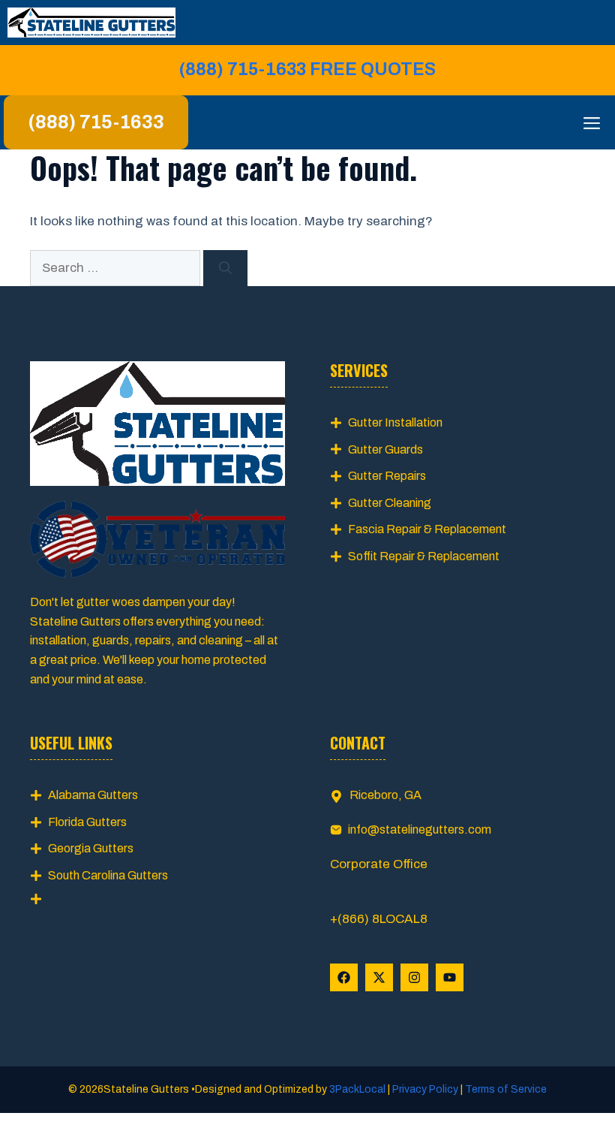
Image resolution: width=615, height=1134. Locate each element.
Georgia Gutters (91, 848)
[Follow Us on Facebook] (344, 977)
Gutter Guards (385, 449)
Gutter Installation (395, 422)
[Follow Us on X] (379, 977)
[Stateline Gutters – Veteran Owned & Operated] (92, 22)
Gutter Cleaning (389, 502)
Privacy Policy (425, 1089)
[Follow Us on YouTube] (450, 977)
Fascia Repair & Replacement (427, 529)
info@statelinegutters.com (419, 829)
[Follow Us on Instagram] (414, 977)
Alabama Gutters (93, 795)
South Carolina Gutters (108, 875)
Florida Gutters (87, 822)
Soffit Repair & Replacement (424, 556)
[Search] (225, 268)
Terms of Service (505, 1089)
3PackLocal (358, 1089)
